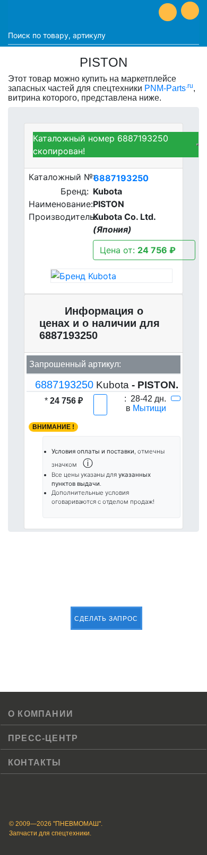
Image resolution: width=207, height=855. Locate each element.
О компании (40, 713)
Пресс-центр (43, 738)
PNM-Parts (168, 88)
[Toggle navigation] (16, 12)
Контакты (35, 762)
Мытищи (149, 408)
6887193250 (121, 178)
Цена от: (138, 250)
